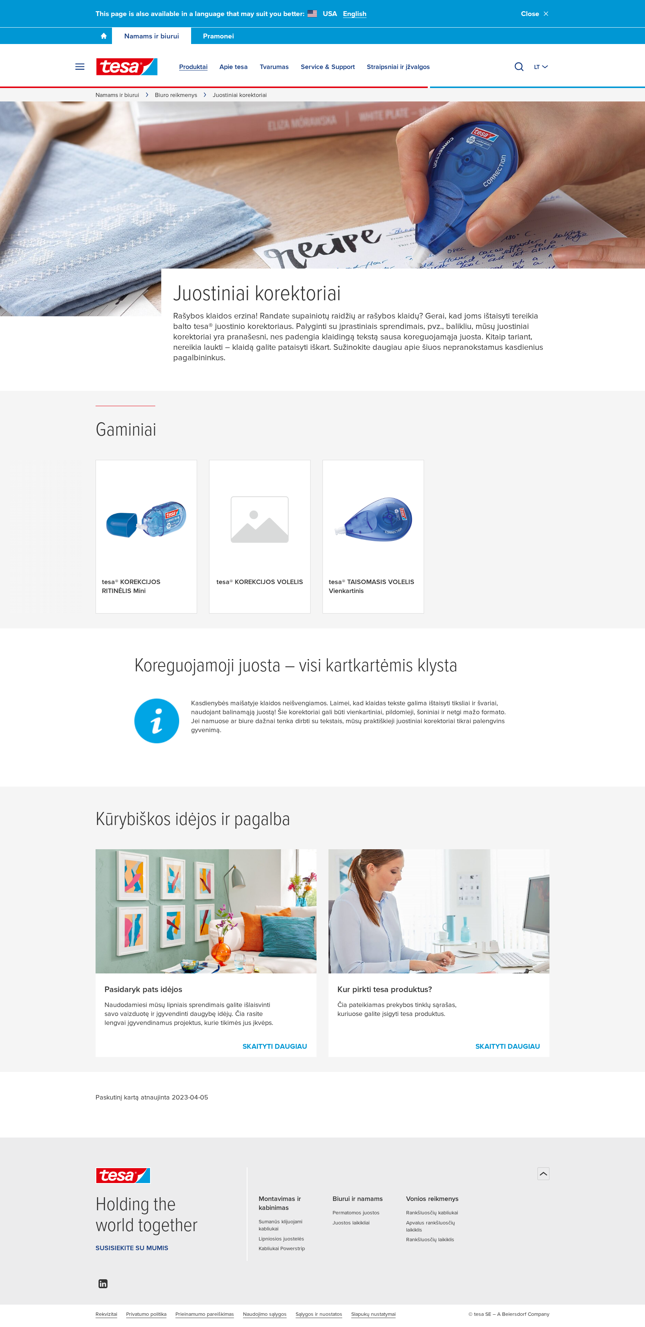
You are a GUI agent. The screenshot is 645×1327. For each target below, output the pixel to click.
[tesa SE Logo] (127, 66)
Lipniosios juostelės (281, 1239)
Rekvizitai (106, 1314)
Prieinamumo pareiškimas (204, 1314)
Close (530, 14)
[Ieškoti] (519, 67)
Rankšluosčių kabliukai (432, 1212)
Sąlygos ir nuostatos (319, 1314)
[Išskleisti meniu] (80, 67)
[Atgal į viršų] (543, 1173)
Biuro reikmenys (176, 94)
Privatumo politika (146, 1314)
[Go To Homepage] (104, 36)
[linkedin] (103, 1286)
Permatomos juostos (356, 1212)
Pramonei (218, 36)
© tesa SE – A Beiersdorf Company (508, 1314)
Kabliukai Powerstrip (282, 1248)
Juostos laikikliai (351, 1223)
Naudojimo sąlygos (265, 1314)
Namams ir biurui (151, 36)
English (355, 14)
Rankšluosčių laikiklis (430, 1239)
